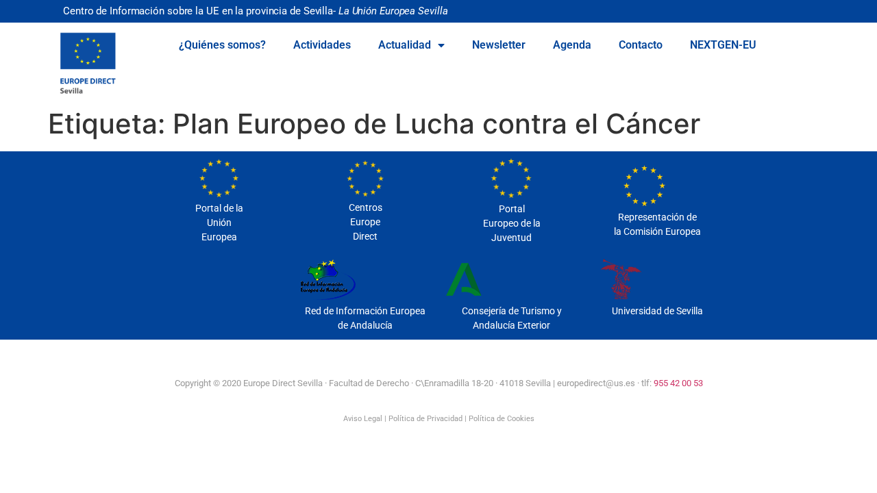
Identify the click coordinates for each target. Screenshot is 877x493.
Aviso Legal (362, 418)
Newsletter (499, 44)
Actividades (322, 44)
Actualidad (404, 44)
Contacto (641, 44)
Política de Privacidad (425, 418)
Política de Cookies (501, 418)
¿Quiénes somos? (222, 44)
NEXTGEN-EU (723, 44)
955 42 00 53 (678, 383)
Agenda (572, 44)
